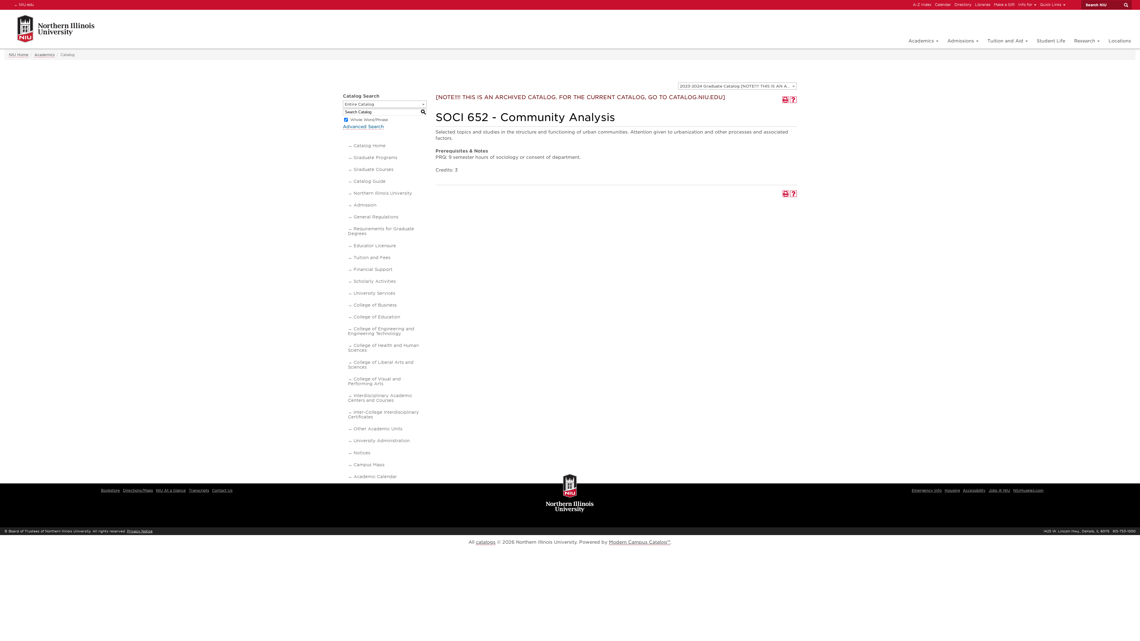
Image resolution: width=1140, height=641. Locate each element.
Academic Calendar (375, 476)
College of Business (375, 305)
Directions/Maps (138, 490)
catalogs (485, 542)
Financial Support (373, 269)
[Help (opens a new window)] (793, 99)
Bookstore (110, 490)
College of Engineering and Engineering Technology (381, 331)
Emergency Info (927, 490)
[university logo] (570, 493)
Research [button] (1085, 41)
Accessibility (974, 490)
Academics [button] (921, 41)
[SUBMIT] (1126, 5)
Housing (952, 490)
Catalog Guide (370, 181)
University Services (374, 293)
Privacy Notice (140, 531)
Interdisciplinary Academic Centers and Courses (380, 398)
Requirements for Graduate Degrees (381, 231)
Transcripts (199, 490)
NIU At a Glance (171, 490)
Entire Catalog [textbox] (359, 104)
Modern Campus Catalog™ (639, 542)
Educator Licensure (375, 245)
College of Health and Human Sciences (383, 348)
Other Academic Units (378, 428)
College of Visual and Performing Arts (374, 381)
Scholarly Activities (375, 281)
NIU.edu (23, 4)
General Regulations (376, 217)
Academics (44, 55)
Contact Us (222, 490)
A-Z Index (922, 4)
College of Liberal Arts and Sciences (381, 364)
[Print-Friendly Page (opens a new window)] (785, 99)
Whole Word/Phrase (369, 120)
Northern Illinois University (383, 193)
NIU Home (18, 55)
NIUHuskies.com (1028, 490)
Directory (962, 4)
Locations (1120, 41)
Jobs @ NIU (999, 490)
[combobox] (737, 86)
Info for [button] (1025, 4)
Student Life (1051, 41)
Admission (365, 205)
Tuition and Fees (372, 257)
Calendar (943, 4)
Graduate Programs (375, 157)
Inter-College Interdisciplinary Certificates (383, 414)
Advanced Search (363, 126)
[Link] (49, 30)
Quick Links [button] (1051, 4)
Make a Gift (1004, 4)
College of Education (377, 317)
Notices (362, 452)
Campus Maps (369, 464)
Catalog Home (370, 145)
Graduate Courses (373, 169)
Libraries (982, 4)
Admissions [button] (961, 41)
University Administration (382, 440)
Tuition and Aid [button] (1006, 41)
